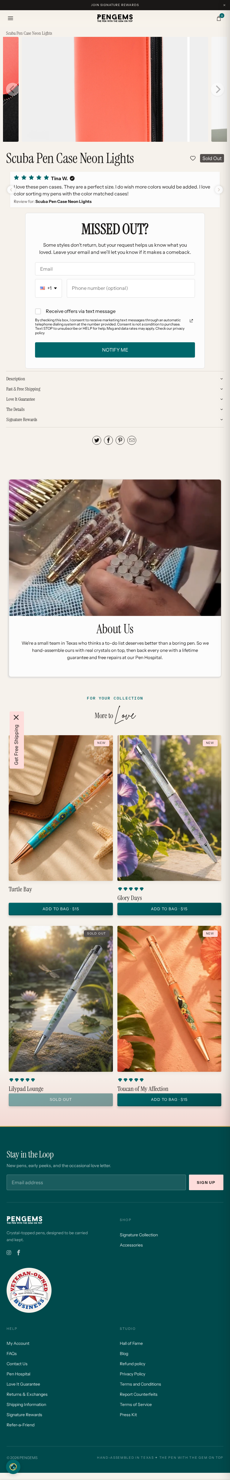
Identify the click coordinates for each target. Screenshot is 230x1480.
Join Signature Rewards (115, 5)
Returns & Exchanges (27, 1394)
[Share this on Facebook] (108, 440)
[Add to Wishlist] (193, 158)
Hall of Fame (131, 1343)
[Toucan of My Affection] (169, 998)
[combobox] (48, 288)
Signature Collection (139, 1235)
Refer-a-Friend (20, 1425)
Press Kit (128, 1414)
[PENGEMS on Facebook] (18, 1253)
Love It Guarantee (23, 1384)
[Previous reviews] (11, 190)
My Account (18, 1343)
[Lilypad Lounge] (61, 998)
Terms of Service (136, 1404)
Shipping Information (26, 1404)
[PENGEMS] (115, 18)
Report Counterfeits (139, 1394)
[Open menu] (10, 18)
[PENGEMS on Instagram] (9, 1253)
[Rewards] (13, 1467)
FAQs (12, 1353)
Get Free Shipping (16, 745)
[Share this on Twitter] (96, 440)
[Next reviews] (219, 190)
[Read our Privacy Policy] (191, 320)
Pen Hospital (18, 1374)
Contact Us (17, 1363)
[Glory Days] (169, 808)
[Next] (217, 89)
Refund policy (132, 1363)
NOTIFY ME (115, 350)
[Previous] (12, 89)
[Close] (16, 717)
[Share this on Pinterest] (120, 440)
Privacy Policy (132, 1374)
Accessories (131, 1245)
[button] (115, 189)
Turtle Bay (20, 889)
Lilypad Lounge (26, 1088)
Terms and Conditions (140, 1384)
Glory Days (129, 898)
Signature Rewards (24, 1414)
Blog (124, 1353)
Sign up (206, 1182)
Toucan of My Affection (142, 1088)
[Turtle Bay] (61, 808)
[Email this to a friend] (131, 440)
